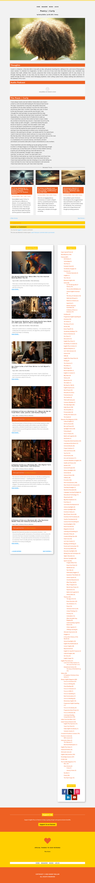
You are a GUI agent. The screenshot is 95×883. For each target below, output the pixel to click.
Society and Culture (69, 414)
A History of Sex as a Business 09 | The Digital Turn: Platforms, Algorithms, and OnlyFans (31, 465)
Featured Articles (65, 749)
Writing (66, 360)
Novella (66, 773)
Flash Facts (67, 539)
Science (66, 353)
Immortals (66, 473)
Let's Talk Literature (69, 351)
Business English (68, 280)
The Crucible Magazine (67, 762)
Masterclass (67, 380)
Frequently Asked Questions (71, 441)
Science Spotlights (68, 509)
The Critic (66, 278)
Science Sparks (70, 577)
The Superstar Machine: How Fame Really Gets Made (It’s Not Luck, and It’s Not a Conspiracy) (31, 322)
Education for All (68, 392)
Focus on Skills (67, 691)
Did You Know (67, 424)
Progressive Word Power (70, 710)
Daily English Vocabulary (70, 728)
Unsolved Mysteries (72, 580)
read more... (15, 289)
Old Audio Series (65, 752)
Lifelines (66, 477)
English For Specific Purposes (71, 651)
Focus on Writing (68, 684)
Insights (66, 275)
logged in (20, 230)
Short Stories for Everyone (71, 485)
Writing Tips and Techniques (71, 553)
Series (65, 283)
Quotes (66, 465)
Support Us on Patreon (47, 824)
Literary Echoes (68, 475)
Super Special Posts (66, 252)
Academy (66, 314)
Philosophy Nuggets (72, 572)
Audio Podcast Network (67, 722)
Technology (67, 261)
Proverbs (66, 480)
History (66, 378)
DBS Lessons (67, 738)
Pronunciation (67, 412)
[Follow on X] (71, 792)
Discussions (67, 339)
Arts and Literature (69, 458)
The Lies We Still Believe (73, 289)
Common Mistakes (69, 402)
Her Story (66, 656)
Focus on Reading (68, 698)
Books (51, 7)
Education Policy (68, 534)
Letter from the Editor (25, 280)
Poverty (69, 613)
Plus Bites (66, 365)
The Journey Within (69, 548)
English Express (68, 387)
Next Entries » (81, 218)
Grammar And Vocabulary (71, 516)
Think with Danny (35, 280)
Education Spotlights (69, 551)
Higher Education (68, 556)
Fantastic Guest (68, 266)
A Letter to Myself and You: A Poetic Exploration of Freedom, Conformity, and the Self (47, 190)
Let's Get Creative (68, 541)
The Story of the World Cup (74, 669)
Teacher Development (69, 519)
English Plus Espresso (69, 723)
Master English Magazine (67, 679)
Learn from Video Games (70, 662)
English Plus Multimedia (70, 643)
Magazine (45, 7)
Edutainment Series (69, 667)
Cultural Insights (68, 653)
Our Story (66, 336)
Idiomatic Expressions (69, 632)
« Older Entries (14, 218)
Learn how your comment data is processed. (43, 232)
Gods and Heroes (68, 450)
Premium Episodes (71, 273)
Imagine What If (71, 562)
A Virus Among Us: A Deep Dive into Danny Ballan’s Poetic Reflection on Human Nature (20, 190)
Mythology (66, 368)
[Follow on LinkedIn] (68, 797)
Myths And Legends (72, 592)
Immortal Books (68, 446)
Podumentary (67, 395)
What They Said (71, 582)
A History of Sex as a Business (26, 415)
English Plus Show (68, 341)
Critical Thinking (71, 611)
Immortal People (68, 468)
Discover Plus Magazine (67, 419)
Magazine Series (68, 529)
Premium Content (65, 736)
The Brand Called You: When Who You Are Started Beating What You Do (30, 277)
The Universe (67, 363)
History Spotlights (68, 470)
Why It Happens (71, 584)
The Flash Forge (68, 778)
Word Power (67, 390)
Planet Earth (67, 497)
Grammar (66, 319)
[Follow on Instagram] (77, 792)
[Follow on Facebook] (64, 792)
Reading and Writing (69, 543)
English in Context (68, 373)
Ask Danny (66, 259)
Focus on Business (69, 712)
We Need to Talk (68, 385)
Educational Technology (70, 495)
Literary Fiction (71, 770)
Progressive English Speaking (71, 316)
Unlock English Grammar (73, 291)
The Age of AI (70, 599)
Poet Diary (66, 502)
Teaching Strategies (69, 487)
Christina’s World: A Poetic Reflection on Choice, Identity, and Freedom (71, 190)
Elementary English (69, 701)
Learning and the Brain (70, 443)
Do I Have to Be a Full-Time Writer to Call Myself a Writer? (31, 367)
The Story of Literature (73, 296)
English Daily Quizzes (66, 754)
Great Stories (67, 455)
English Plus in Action (69, 346)
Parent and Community (70, 546)
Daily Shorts (67, 407)
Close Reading (67, 686)
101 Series (66, 321)
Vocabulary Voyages (69, 268)
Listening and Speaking (70, 531)
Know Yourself (67, 526)
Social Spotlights (68, 524)
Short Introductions (69, 482)
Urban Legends (71, 627)
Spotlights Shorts (68, 428)
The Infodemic (70, 604)
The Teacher (67, 397)
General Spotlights (69, 641)
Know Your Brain (71, 565)
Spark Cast (66, 561)
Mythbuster (70, 567)
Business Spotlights (69, 558)
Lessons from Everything (70, 521)
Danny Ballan (42, 14)
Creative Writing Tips (69, 536)
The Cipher (66, 383)
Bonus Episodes (68, 370)
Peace (68, 606)
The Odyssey (67, 742)
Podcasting (67, 431)
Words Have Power (72, 587)
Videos (63, 673)
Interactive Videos (66, 740)
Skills (65, 356)
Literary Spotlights (69, 507)
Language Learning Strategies (71, 492)
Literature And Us (71, 608)
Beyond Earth (67, 648)
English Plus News (66, 747)
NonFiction (67, 438)
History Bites (70, 594)
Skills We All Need (71, 298)
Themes (66, 597)
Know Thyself (67, 329)
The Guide (66, 417)
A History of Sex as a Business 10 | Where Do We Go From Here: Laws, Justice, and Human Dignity (31, 411)
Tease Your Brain (68, 726)
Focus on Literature (69, 688)
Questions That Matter (73, 575)
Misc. (65, 763)
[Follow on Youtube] (74, 797)
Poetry (56, 14)
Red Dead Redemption (70, 744)
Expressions (70, 589)
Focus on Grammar (69, 681)
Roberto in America (72, 300)
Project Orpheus (68, 448)
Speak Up (69, 303)
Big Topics (66, 375)
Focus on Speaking (69, 693)
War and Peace (68, 426)
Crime (68, 768)
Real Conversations (69, 696)
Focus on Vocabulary (69, 707)
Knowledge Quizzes (66, 757)
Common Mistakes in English (71, 460)
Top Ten (66, 453)
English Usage (67, 658)
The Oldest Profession (30, 419)
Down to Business (68, 334)
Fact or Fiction (67, 433)
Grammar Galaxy (68, 512)
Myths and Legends (69, 436)
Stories (65, 326)
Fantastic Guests (68, 731)
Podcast (63, 257)
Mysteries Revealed (69, 490)
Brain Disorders (71, 601)
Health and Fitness (69, 463)
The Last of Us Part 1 (72, 664)
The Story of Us (68, 324)
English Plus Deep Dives (70, 358)
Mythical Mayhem (68, 348)
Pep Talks (69, 570)
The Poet (66, 264)
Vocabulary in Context (69, 343)
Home (38, 7)
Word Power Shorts (69, 514)
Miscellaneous (65, 254)
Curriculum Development (70, 504)
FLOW (62, 759)
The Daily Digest (68, 405)
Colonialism (70, 616)
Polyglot (66, 634)
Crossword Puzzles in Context (69, 733)
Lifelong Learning (71, 629)
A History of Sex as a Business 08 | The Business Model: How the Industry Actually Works (30, 520)
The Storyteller (68, 409)
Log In (56, 7)
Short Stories (67, 766)
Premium (66, 271)
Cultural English (68, 421)
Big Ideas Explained (69, 499)
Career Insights (68, 646)
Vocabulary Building (69, 331)
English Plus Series (66, 661)
